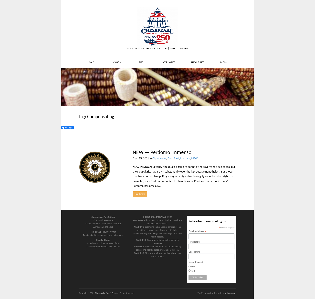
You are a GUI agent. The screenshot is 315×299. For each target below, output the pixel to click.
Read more (140, 194)
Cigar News (159, 158)
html (193, 266)
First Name (194, 241)
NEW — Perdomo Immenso (162, 152)
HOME (91, 62)
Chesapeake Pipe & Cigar (105, 293)
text (193, 270)
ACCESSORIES (169, 62)
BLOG (223, 62)
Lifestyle (185, 158)
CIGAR (116, 62)
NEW (194, 158)
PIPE (141, 62)
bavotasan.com (229, 293)
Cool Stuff (173, 158)
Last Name (194, 251)
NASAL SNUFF (197, 62)
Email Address (197, 231)
